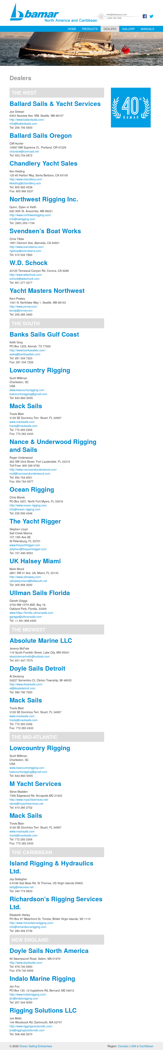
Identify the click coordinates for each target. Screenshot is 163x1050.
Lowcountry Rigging (40, 369)
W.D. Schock (29, 262)
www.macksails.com (22, 422)
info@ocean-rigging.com (25, 509)
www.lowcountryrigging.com (27, 390)
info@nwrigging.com (22, 219)
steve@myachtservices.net (26, 803)
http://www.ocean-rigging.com (28, 505)
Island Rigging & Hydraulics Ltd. (51, 867)
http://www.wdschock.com (26, 275)
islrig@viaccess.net (22, 887)
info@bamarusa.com (117, 14)
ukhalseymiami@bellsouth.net (28, 581)
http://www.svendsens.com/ (27, 247)
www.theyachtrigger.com (25, 545)
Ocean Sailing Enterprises (35, 1046)
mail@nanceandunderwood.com (30, 473)
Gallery (128, 29)
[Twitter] (151, 16)
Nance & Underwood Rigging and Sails (53, 445)
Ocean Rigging (32, 489)
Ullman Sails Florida (40, 592)
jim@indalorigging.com (24, 998)
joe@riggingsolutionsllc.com (27, 1030)
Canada (123, 1046)
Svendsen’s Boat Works (45, 230)
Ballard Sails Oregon (41, 135)
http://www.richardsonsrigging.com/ (31, 923)
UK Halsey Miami (35, 560)
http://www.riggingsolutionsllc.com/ (31, 1026)
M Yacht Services (35, 783)
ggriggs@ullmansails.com (26, 617)
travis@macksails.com (24, 426)
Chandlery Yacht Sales (44, 163)
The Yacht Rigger (35, 521)
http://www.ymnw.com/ (23, 306)
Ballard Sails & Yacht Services (55, 103)
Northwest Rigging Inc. (44, 198)
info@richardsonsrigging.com (28, 927)
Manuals (147, 29)
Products (90, 29)
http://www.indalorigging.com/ (28, 994)
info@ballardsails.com (23, 123)
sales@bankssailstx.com (25, 354)
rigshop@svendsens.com (25, 251)
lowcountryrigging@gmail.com (28, 394)
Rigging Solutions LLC (43, 1010)
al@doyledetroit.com (22, 688)
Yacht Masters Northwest (47, 290)
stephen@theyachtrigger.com (28, 549)
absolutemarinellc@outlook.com (30, 656)
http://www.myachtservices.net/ (29, 799)
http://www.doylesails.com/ (26, 684)
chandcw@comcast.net (24, 151)
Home (72, 29)
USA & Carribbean (141, 1046)
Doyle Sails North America (49, 950)
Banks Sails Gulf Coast (44, 334)
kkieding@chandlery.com (25, 183)
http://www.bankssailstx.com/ (28, 350)
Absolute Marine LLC (41, 640)
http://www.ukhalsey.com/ (25, 577)
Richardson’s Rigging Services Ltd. (56, 902)
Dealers (110, 29)
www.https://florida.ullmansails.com (31, 613)
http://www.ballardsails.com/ (27, 119)
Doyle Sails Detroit (37, 668)
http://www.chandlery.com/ (26, 179)
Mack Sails (26, 405)
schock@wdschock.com (25, 279)
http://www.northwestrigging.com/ (30, 215)
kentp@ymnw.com (21, 310)
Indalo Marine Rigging (42, 978)
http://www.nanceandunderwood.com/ (33, 469)
